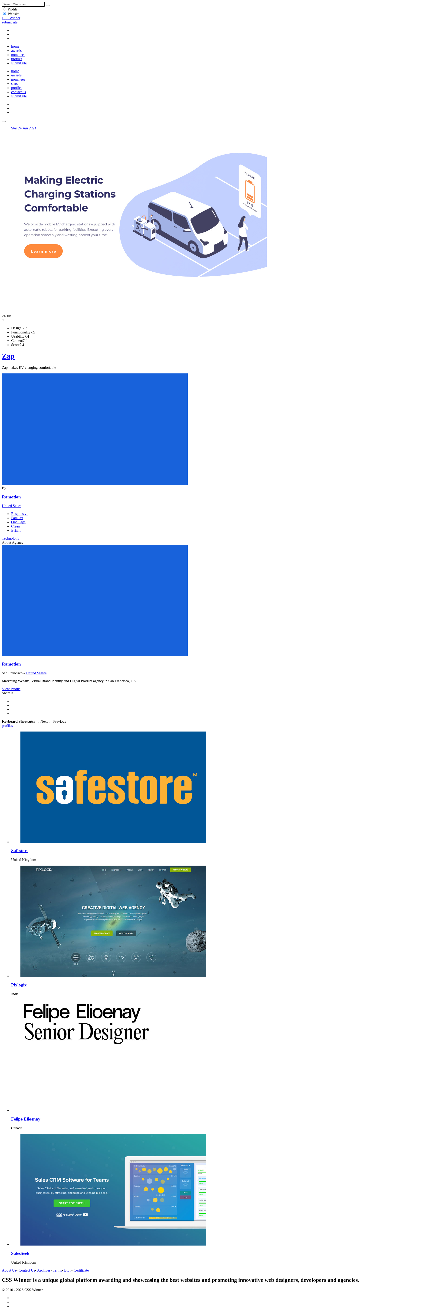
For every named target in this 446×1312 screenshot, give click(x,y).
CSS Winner (11, 18)
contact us (18, 92)
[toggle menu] (4, 121)
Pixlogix (19, 984)
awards (16, 51)
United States (11, 506)
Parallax (17, 518)
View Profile (11, 689)
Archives (43, 1270)
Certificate (81, 1270)
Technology (10, 538)
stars (14, 84)
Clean (15, 526)
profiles (16, 59)
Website (13, 14)
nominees (18, 55)
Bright (15, 530)
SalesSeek (20, 1253)
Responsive (19, 514)
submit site (9, 22)
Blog (67, 1270)
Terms (57, 1270)
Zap (8, 356)
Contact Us (27, 1270)
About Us (9, 1270)
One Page (18, 522)
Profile (12, 9)
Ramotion (11, 496)
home (15, 46)
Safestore (19, 850)
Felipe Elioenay (25, 1119)
